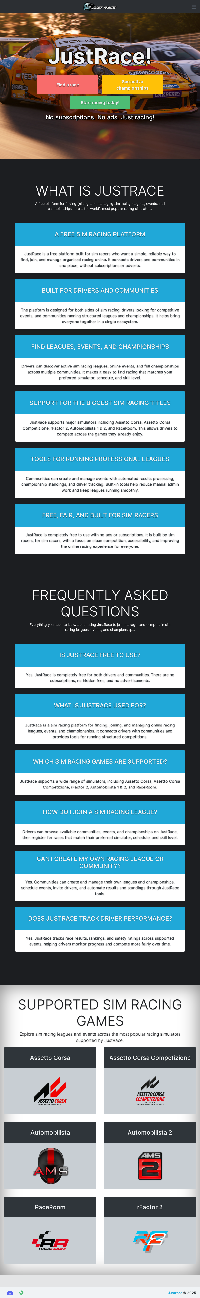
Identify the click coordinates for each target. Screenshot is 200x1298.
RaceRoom (50, 1207)
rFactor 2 (150, 1207)
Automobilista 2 (150, 1132)
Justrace (175, 1293)
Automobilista (50, 1132)
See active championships (132, 84)
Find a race (67, 84)
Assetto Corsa (50, 1057)
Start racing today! (100, 102)
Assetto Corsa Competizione (150, 1057)
